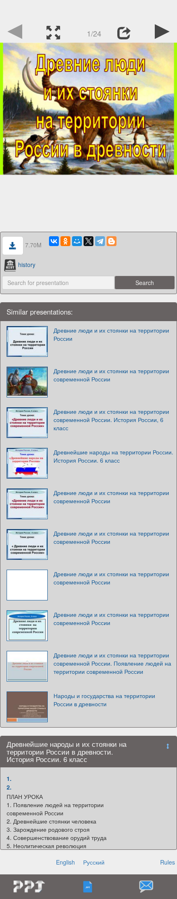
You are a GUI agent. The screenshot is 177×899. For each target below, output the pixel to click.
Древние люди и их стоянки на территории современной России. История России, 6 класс (111, 419)
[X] (88, 241)
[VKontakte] (54, 241)
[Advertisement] (88, 10)
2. (9, 787)
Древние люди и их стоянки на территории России (111, 334)
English (65, 862)
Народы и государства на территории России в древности (104, 699)
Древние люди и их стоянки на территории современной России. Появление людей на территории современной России (112, 663)
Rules (167, 862)
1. (9, 778)
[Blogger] (111, 241)
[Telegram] (100, 241)
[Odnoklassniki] (65, 241)
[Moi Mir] (77, 241)
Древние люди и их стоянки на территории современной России (111, 375)
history (26, 264)
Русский (94, 862)
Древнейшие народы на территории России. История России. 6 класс (113, 456)
